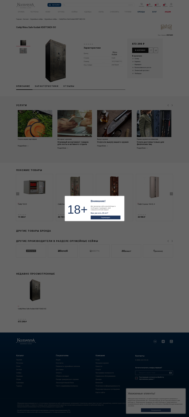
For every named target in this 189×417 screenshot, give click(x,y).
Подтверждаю (105, 217)
